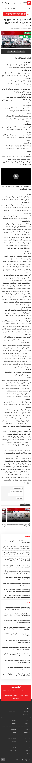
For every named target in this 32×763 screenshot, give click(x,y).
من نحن (15, 695)
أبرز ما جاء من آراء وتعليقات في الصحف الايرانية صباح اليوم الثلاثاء (16, 187)
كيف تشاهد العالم (17, 3)
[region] (16, 39)
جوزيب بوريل (11, 495)
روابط (26, 695)
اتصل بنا (21, 695)
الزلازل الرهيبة (19, 498)
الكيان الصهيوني (17, 488)
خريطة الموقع (16, 698)
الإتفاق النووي (19, 495)
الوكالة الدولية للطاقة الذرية (16, 491)
